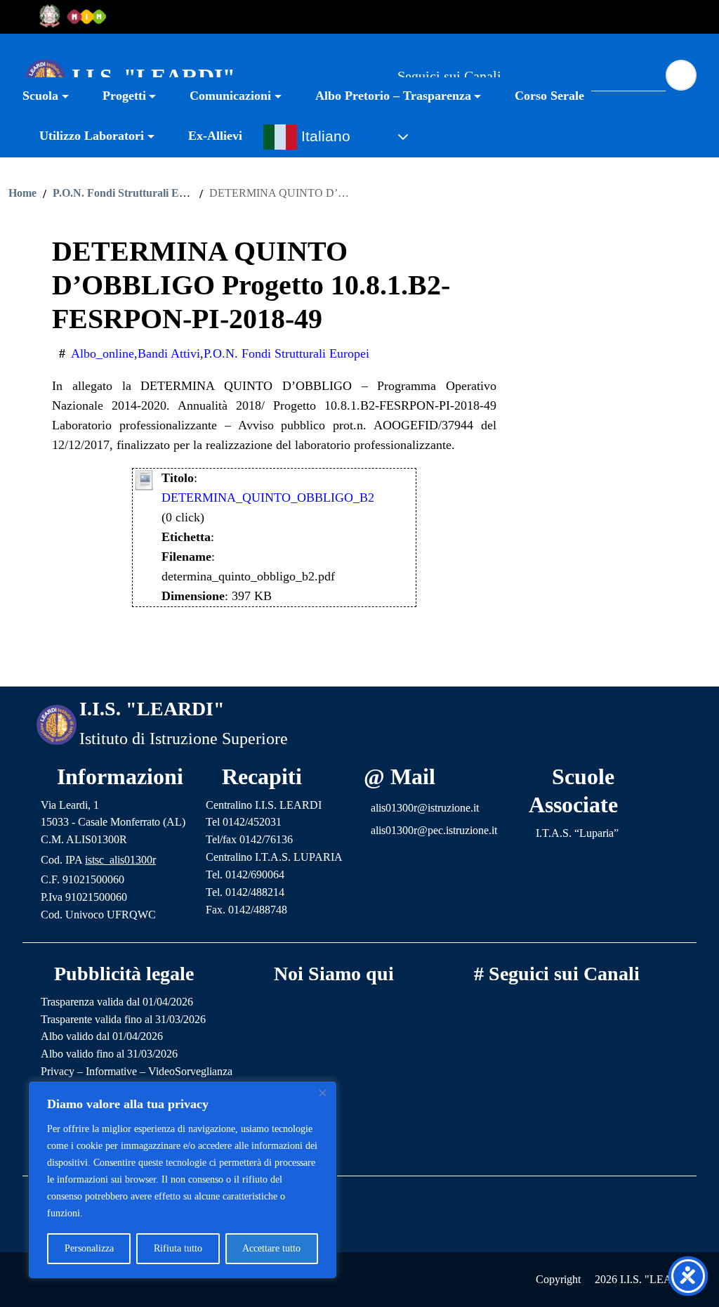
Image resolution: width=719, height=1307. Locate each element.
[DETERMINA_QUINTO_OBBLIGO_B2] (144, 479)
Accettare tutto (271, 1248)
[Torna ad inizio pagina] (359, 665)
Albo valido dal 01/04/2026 (102, 1036)
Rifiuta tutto (178, 1248)
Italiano (323, 136)
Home (22, 193)
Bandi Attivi (169, 353)
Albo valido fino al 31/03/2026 (109, 1054)
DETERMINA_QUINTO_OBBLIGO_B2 (267, 497)
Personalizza (89, 1248)
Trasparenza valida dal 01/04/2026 (117, 1002)
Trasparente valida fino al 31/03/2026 (123, 1019)
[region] (182, 1180)
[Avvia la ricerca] (681, 75)
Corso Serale (549, 96)
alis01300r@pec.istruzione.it (434, 830)
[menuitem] (54, 97)
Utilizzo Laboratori (91, 136)
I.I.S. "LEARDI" (153, 76)
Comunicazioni (230, 96)
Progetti (124, 96)
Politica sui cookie (122, 1213)
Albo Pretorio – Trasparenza (393, 96)
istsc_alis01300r (120, 860)
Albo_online (102, 353)
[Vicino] (322, 1092)
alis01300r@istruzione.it (425, 808)
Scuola (40, 96)
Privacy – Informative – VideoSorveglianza (136, 1071)
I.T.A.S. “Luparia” (577, 833)
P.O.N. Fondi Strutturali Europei (131, 193)
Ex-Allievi (215, 136)
